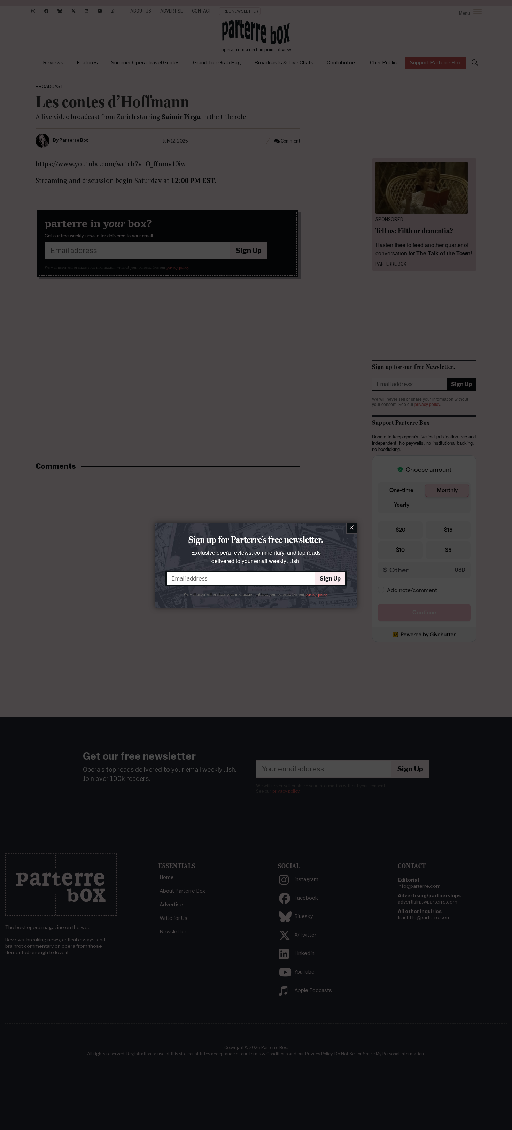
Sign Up (330, 578)
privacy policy (316, 594)
